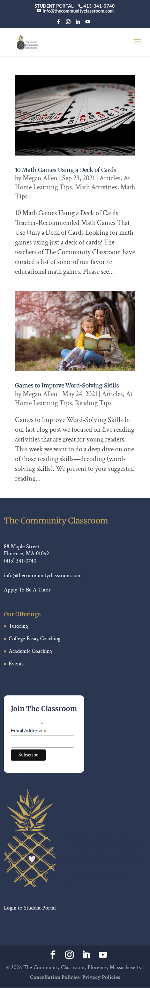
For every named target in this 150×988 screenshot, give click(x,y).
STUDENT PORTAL (54, 6)
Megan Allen (40, 178)
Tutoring (18, 626)
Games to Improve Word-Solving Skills (67, 385)
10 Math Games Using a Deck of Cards (66, 169)
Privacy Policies (101, 977)
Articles (109, 178)
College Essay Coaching (34, 638)
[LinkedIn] (78, 24)
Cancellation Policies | (56, 977)
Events (16, 664)
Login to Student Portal (30, 908)
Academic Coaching (30, 651)
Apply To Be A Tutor (27, 590)
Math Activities (96, 187)
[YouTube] (87, 24)
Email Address (28, 730)
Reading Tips (93, 403)
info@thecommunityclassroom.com (43, 575)
